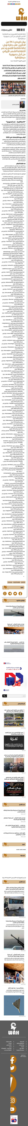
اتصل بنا (9, 1)
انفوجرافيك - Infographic (6, 1048)
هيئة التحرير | (13, 1)
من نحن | (18, 1)
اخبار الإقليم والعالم (20, 1043)
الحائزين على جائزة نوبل (20, 114)
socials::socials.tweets (21, 849)
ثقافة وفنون (8, 1045)
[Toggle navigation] (24, 23)
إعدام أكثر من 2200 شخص (20, 145)
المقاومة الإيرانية (16, 582)
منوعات (22, 1047)
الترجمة (10, 1043)
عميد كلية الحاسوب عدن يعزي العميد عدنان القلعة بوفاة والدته (14, 733)
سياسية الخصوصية (20, 1050)
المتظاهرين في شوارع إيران (9, 124)
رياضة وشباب (21, 1045)
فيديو (10, 1047)
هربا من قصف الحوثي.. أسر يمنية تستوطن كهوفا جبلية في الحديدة (15, 625)
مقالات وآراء (22, 1048)
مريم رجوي (10, 582)
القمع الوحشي (5, 149)
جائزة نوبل (23, 582)
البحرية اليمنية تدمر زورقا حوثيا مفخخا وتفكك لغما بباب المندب (15, 607)
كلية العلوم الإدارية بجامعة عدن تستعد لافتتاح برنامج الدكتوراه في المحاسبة (13, 756)
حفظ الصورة (23, 99)
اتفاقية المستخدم (7, 1050)
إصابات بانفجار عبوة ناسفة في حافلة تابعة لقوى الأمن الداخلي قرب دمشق (15, 888)
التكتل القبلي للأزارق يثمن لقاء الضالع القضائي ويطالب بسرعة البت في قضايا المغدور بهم (13, 779)
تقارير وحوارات (8, 1042)
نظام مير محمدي (15, 104)
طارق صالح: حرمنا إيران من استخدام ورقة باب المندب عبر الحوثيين (14, 834)
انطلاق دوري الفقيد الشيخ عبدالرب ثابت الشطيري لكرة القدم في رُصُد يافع (13, 711)
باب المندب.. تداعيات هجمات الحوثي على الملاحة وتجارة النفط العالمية (14, 643)
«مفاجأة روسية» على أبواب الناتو (16, 988)
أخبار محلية (22, 1042)
